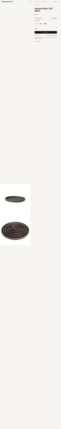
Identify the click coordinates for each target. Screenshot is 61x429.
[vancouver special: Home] (7, 1)
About (45, 1)
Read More (40, 38)
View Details (54, 18)
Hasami (38, 4)
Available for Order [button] (45, 32)
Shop (30, 1)
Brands (38, 1)
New (34, 1)
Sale (42, 1)
